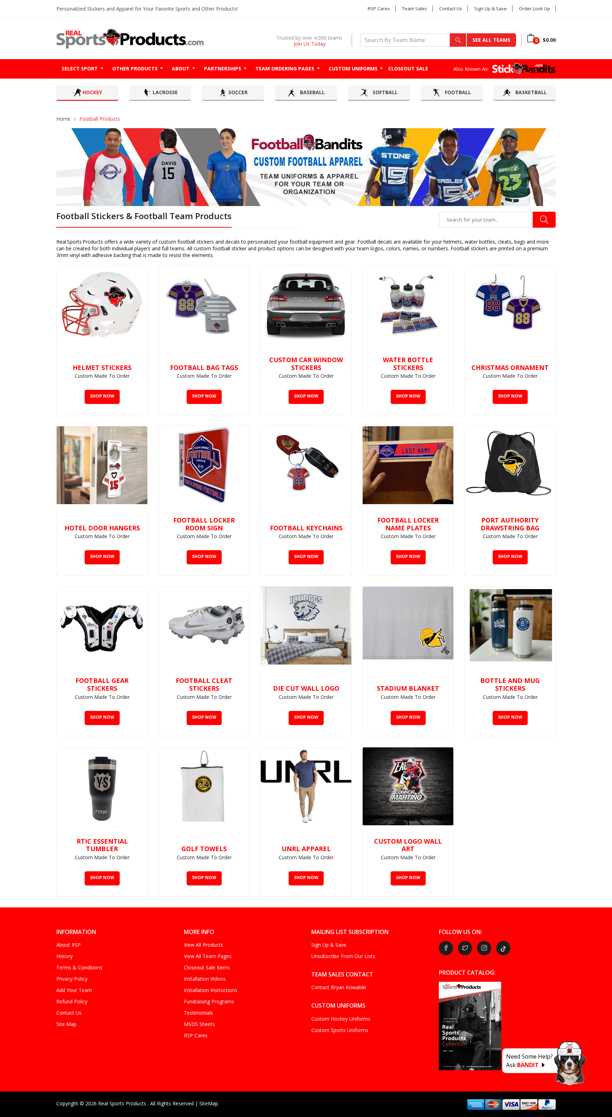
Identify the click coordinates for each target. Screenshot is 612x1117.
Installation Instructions (210, 990)
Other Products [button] (135, 68)
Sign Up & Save (490, 8)
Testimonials (198, 1012)
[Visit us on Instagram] (484, 948)
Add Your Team (74, 990)
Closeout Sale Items (207, 967)
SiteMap (208, 1103)
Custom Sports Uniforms (339, 1030)
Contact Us (450, 8)
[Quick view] (138, 275)
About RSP (68, 944)
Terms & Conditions (79, 967)
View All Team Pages (208, 956)
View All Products (203, 944)
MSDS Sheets (199, 1024)
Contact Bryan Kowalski (338, 987)
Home (63, 118)
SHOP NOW (102, 396)
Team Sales (414, 8)
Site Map (66, 1024)
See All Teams (491, 39)
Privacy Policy (71, 978)
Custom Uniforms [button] (354, 68)
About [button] (181, 68)
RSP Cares (379, 8)
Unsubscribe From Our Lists (343, 956)
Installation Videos (205, 978)
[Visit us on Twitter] (465, 948)
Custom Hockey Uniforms (340, 1018)
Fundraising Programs (209, 1001)
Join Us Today (309, 43)
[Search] (458, 40)
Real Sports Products (123, 1103)
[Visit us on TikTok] (503, 948)
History (64, 956)
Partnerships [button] (223, 68)
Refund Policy (71, 1001)
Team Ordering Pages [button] (285, 68)
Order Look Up (534, 8)
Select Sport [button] (80, 68)
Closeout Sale (408, 68)
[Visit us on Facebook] (446, 948)
